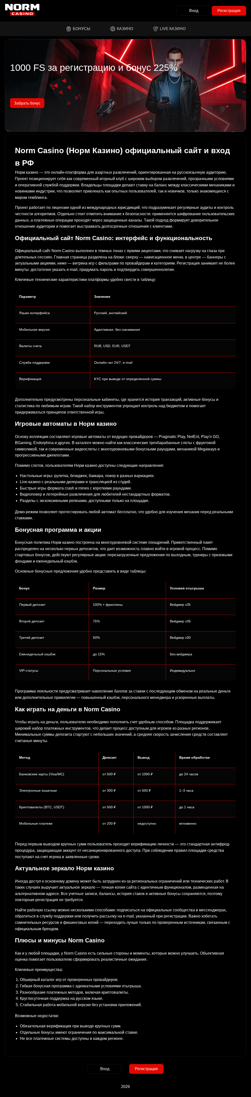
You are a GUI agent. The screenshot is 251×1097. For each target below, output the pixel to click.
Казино (125, 29)
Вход (193, 11)
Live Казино (173, 29)
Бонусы (81, 29)
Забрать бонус (27, 103)
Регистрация (228, 11)
